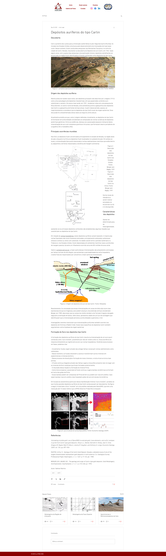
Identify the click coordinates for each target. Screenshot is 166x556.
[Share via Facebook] (52, 479)
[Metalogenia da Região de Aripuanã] (54, 504)
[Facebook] (95, 8)
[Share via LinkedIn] (60, 479)
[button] (121, 16)
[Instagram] (91, 8)
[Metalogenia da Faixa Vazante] (83, 504)
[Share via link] (64, 479)
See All (122, 494)
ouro (53, 473)
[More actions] (114, 27)
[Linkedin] (99, 8)
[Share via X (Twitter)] (56, 479)
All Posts (44, 16)
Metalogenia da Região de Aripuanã (53, 515)
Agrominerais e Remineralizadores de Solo (109, 515)
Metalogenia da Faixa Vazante (82, 514)
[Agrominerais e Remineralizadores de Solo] (111, 504)
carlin (58, 473)
